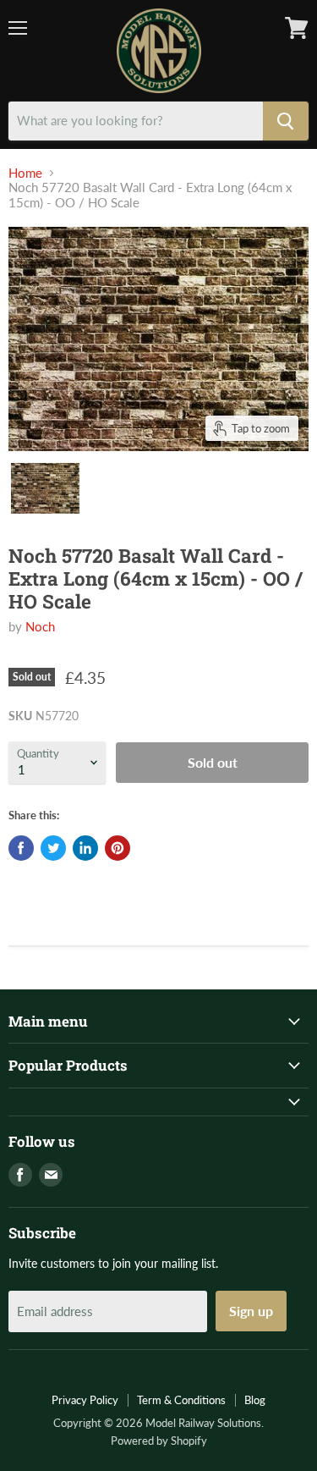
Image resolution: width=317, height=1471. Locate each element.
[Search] (286, 121)
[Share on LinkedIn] (85, 848)
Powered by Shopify (159, 1440)
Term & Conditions (181, 1400)
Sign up (251, 1311)
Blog (254, 1400)
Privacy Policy (85, 1400)
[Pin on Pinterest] (117, 848)
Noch (40, 626)
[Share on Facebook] (21, 848)
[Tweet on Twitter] (53, 848)
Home (25, 173)
